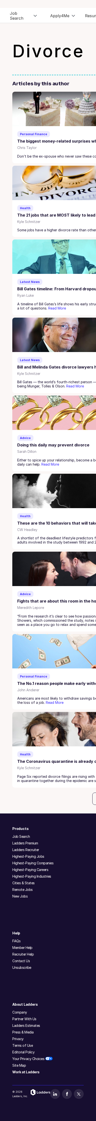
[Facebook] (67, 1094)
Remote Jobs (22, 889)
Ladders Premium (25, 843)
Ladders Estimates (26, 1025)
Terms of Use (22, 1045)
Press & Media (23, 1032)
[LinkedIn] (55, 1094)
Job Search (21, 836)
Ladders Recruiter (25, 850)
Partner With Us (24, 1019)
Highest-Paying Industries (31, 876)
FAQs (16, 941)
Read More (57, 308)
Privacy (18, 1039)
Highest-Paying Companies (32, 863)
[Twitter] (79, 1094)
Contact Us (21, 961)
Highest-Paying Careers (30, 870)
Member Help (22, 947)
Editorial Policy (23, 1052)
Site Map (19, 1065)
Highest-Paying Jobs (28, 856)
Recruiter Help (23, 954)
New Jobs (20, 896)
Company (19, 1012)
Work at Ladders (26, 1072)
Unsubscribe (21, 967)
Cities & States (23, 883)
